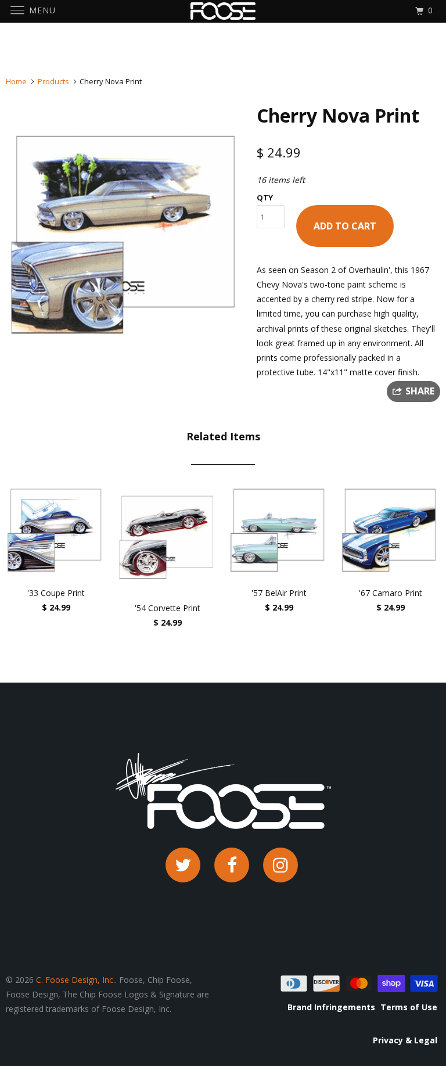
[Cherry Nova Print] (125, 233)
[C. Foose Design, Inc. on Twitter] (183, 865)
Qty (265, 197)
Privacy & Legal (405, 1040)
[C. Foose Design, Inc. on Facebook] (231, 865)
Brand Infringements (331, 1007)
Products (53, 81)
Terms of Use (408, 1007)
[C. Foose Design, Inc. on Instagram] (280, 865)
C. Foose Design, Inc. (75, 979)
